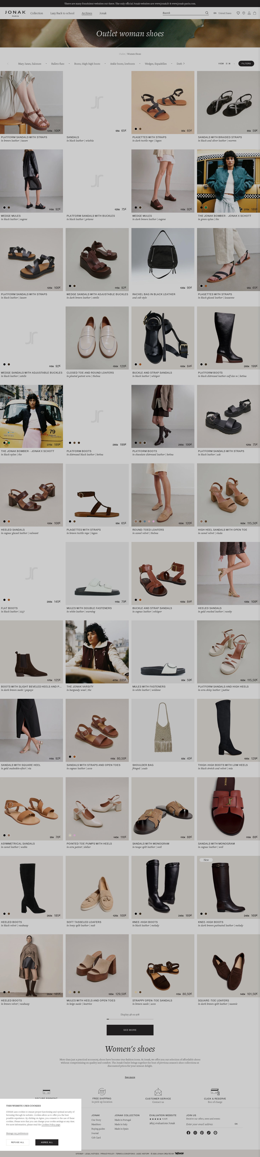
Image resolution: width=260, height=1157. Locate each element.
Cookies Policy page (51, 1124)
